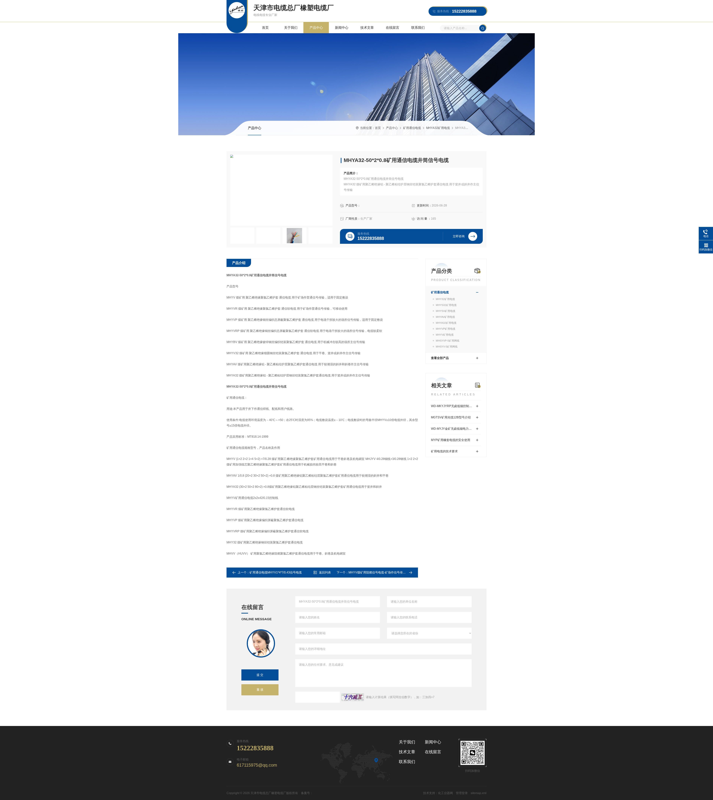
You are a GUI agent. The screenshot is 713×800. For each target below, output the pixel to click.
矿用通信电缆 (412, 127)
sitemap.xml (478, 793)
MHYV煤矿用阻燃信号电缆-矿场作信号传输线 (379, 572)
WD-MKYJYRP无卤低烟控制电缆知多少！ (456, 406)
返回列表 (325, 572)
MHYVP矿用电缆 (445, 328)
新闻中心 (341, 27)
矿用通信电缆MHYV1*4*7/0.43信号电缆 (276, 572)
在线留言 (392, 27)
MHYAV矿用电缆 (445, 316)
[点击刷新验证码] (353, 697)
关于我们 (290, 27)
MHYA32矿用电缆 (438, 127)
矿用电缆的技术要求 (444, 451)
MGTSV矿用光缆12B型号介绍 (451, 417)
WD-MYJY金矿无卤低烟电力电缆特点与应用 (456, 428)
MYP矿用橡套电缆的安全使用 (450, 440)
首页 (265, 27)
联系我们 (418, 27)
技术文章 (367, 27)
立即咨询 (459, 236)
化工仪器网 (445, 793)
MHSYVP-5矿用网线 (447, 340)
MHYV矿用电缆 (445, 334)
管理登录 (462, 793)
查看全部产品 (440, 358)
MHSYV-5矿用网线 (447, 346)
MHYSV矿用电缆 (445, 310)
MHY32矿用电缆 (445, 299)
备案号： (307, 793)
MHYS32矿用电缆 (446, 305)
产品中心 (316, 27)
